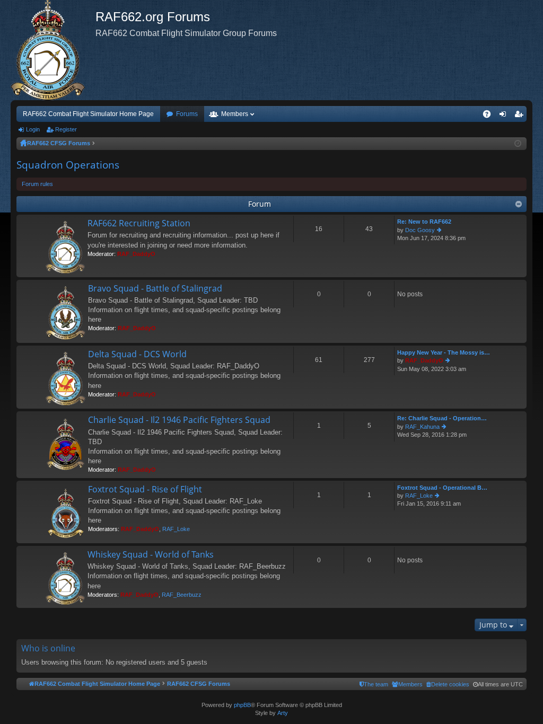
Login (33, 129)
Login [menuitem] (505, 116)
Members (234, 114)
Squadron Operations (67, 165)
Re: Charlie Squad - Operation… (442, 418)
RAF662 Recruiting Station (138, 223)
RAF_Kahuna (422, 426)
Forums (187, 114)
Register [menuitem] (521, 116)
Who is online (48, 648)
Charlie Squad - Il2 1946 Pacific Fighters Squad (179, 420)
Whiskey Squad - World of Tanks (150, 555)
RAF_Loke (176, 529)
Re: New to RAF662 (424, 221)
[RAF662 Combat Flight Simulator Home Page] (53, 50)
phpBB (242, 705)
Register (66, 129)
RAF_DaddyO (136, 254)
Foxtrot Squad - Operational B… (442, 487)
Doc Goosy (420, 230)
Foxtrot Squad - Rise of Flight (145, 489)
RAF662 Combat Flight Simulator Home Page (88, 114)
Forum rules (37, 184)
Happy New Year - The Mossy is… (443, 352)
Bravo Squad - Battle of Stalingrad (155, 289)
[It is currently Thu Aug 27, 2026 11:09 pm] (517, 143)
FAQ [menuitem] (490, 116)
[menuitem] (447, 684)
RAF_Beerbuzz (182, 594)
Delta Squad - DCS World (137, 354)
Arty (282, 713)
